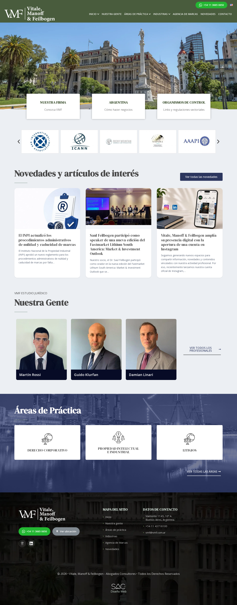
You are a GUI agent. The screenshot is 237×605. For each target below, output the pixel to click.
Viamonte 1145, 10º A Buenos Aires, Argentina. (160, 517)
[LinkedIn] (31, 543)
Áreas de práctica (136, 14)
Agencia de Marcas (116, 542)
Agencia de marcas (185, 14)
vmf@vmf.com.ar (156, 532)
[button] (18, 141)
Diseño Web (118, 591)
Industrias (160, 14)
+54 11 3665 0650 (214, 5)
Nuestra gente (111, 14)
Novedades (208, 14)
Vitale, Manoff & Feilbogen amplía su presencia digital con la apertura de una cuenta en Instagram (189, 242)
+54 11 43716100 (156, 526)
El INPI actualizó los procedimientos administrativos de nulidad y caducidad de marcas (47, 240)
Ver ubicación (68, 531)
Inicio (92, 14)
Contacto (225, 14)
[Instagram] (22, 543)
